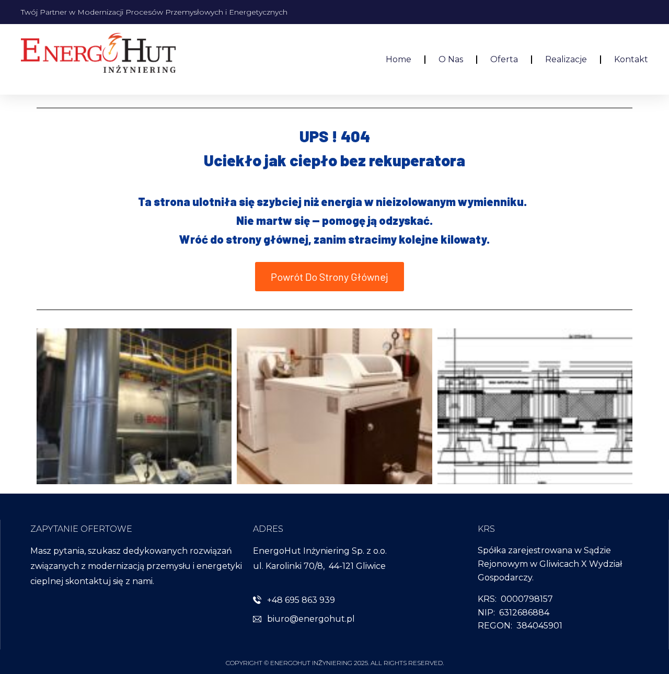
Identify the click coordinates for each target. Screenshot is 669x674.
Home (398, 59)
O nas (451, 59)
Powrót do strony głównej (329, 276)
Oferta (504, 59)
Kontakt (631, 59)
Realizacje (566, 59)
